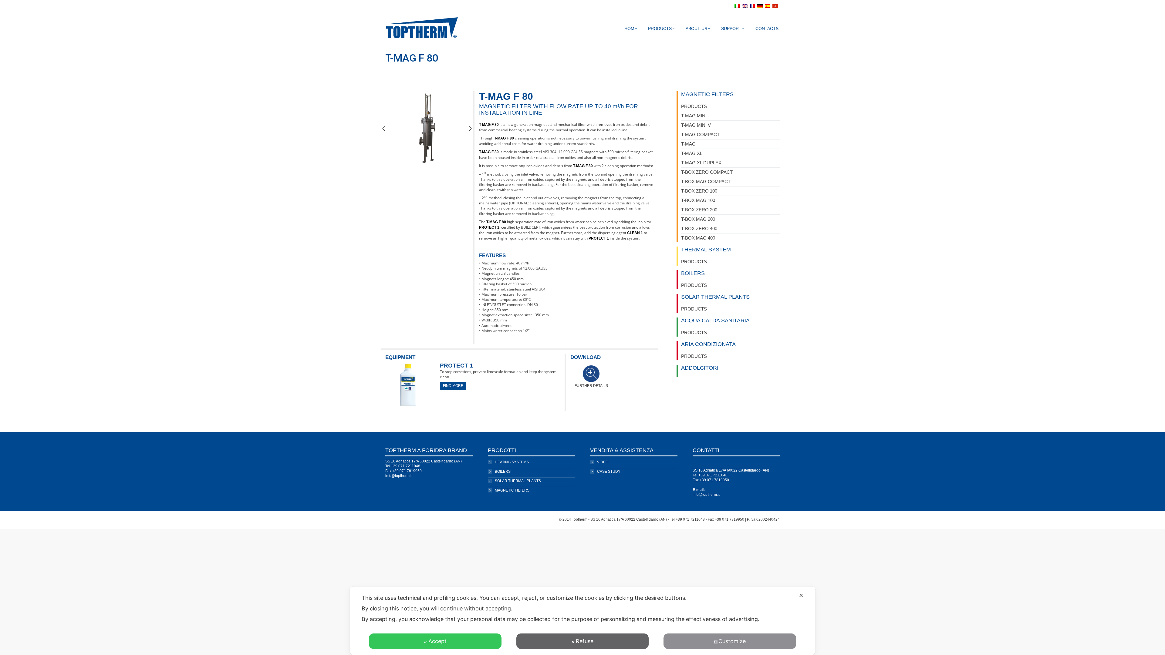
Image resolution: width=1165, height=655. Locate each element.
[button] (384, 129)
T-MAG (688, 143)
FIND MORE (453, 386)
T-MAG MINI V (696, 125)
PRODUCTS (694, 106)
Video (602, 462)
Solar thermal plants (518, 481)
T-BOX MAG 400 (698, 237)
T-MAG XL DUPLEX (701, 162)
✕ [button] (801, 595)
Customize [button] (732, 641)
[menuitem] (738, 6)
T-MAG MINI (694, 115)
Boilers (503, 471)
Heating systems (512, 462)
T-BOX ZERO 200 (699, 209)
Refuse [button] (584, 641)
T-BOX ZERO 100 (699, 190)
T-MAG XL (691, 153)
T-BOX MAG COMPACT (706, 181)
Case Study (608, 471)
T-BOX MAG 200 (698, 219)
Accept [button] (437, 641)
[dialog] (583, 620)
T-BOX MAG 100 (698, 200)
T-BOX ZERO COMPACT (707, 172)
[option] (427, 128)
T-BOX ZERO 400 (699, 228)
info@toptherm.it (398, 476)
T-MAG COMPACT (700, 134)
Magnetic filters (512, 490)
